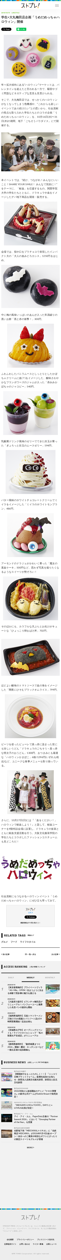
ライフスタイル (27, 942)
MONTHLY (50, 977)
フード (14, 942)
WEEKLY (30, 977)
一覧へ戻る (31, 954)
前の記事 (6, 954)
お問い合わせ (24, 1244)
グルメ (4, 942)
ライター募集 (38, 1244)
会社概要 (10, 1239)
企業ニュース (51, 1244)
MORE (30, 1147)
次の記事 (55, 954)
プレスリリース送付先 (45, 1239)
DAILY (11, 977)
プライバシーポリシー (25, 1239)
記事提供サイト (10, 1244)
